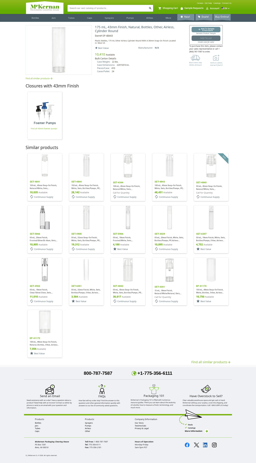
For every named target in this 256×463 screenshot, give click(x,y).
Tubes (71, 18)
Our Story (139, 423)
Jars (53, 18)
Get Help (208, 3)
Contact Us (226, 3)
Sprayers (109, 18)
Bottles (35, 18)
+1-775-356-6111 (154, 373)
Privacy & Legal (142, 428)
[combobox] (108, 8)
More (168, 18)
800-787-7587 (98, 373)
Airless (149, 18)
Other (87, 431)
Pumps (130, 18)
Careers (200, 3)
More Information (194, 431)
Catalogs (217, 3)
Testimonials (140, 425)
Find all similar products (39, 78)
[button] (225, 8)
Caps (89, 18)
